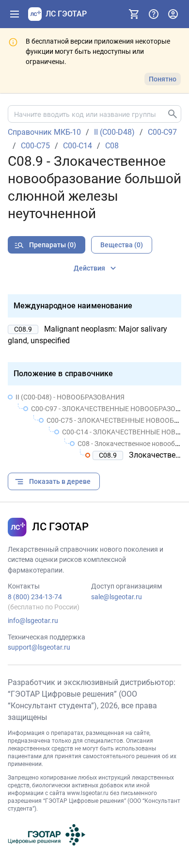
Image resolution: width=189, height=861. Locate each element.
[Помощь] (153, 14)
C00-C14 (77, 146)
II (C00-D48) (114, 132)
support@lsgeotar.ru (39, 647)
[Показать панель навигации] (14, 14)
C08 (112, 146)
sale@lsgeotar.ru (116, 597)
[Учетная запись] (173, 14)
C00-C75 (35, 146)
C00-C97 (162, 132)
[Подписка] (134, 14)
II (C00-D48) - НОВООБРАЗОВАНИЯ (70, 397)
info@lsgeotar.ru (33, 620)
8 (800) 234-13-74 (35, 597)
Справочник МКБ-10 (44, 132)
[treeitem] (94, 426)
